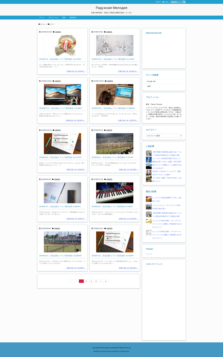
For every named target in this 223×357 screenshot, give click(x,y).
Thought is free (124, 351)
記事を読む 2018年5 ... (76, 268)
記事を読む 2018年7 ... (76, 219)
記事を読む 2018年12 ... (128, 71)
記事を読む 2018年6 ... (128, 219)
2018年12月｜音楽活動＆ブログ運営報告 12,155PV (113, 59)
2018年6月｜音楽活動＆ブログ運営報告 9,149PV (112, 206)
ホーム (42, 24)
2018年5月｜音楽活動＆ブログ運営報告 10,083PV (60, 255)
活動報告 (58, 32)
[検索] (184, 2)
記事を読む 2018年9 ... (76, 169)
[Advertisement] (163, 51)
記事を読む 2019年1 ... (76, 71)
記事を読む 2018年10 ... (128, 120)
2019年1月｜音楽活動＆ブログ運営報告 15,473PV (60, 59)
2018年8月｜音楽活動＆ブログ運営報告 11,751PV (112, 157)
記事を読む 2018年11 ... (76, 120)
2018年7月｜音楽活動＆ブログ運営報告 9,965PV (60, 206)
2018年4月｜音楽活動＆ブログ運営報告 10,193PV (113, 255)
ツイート (149, 254)
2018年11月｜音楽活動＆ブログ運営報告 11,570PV (60, 108)
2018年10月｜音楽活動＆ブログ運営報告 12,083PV (113, 108)
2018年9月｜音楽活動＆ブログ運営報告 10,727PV (60, 157)
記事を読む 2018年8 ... (128, 169)
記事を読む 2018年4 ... (128, 268)
